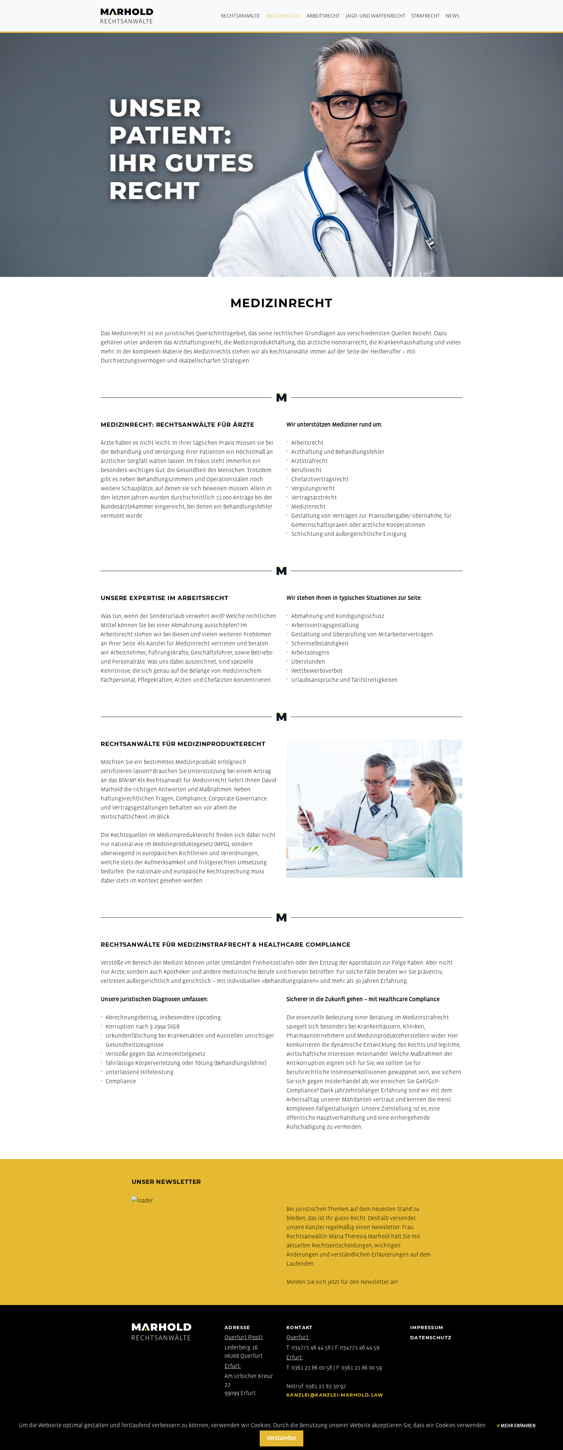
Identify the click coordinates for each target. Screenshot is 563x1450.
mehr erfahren (518, 1425)
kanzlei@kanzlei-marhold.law (334, 1395)
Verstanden (281, 1438)
